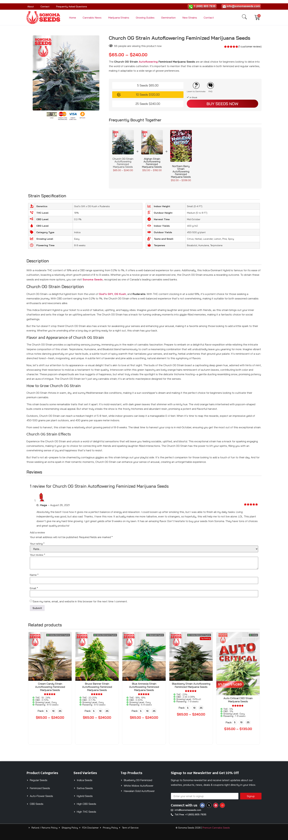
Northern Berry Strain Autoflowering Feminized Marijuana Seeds (181, 171)
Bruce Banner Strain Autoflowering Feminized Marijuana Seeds (97, 687)
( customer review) (250, 46)
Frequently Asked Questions (71, 6)
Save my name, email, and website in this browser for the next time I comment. (80, 601)
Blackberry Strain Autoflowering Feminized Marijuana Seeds (191, 685)
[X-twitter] (209, 805)
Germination (168, 17)
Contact (45, 6)
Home (72, 17)
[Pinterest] (215, 805)
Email (34, 588)
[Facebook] (202, 805)
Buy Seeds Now (222, 103)
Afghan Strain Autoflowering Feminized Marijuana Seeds (152, 162)
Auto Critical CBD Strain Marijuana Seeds (238, 699)
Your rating (37, 543)
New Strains (189, 17)
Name (34, 574)
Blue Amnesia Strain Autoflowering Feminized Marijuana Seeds (144, 687)
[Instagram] (222, 805)
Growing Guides (145, 17)
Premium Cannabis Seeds (216, 827)
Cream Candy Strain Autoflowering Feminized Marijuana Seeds (50, 687)
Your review (37, 554)
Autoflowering (148, 61)
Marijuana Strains (118, 17)
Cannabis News (92, 17)
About (30, 6)
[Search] (244, 17)
